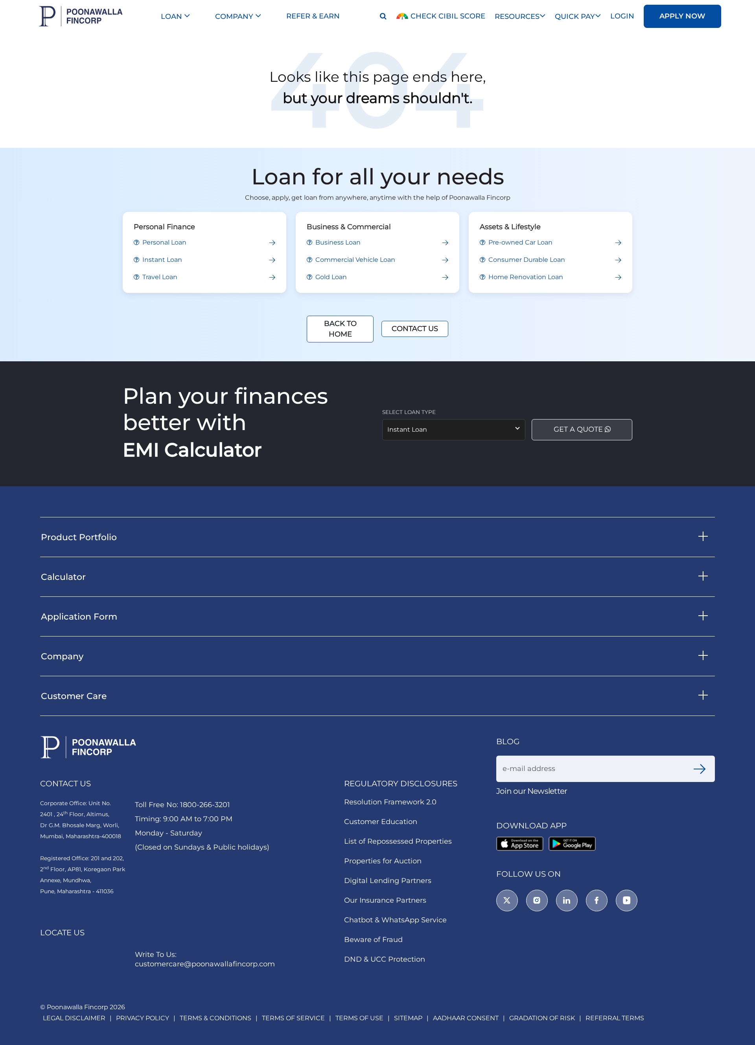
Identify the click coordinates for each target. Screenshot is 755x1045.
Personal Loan (163, 242)
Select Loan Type (409, 412)
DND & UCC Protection (384, 960)
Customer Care (74, 696)
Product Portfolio (79, 537)
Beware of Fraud (373, 940)
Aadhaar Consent (466, 1018)
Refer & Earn (313, 16)
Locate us (62, 932)
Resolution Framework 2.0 (390, 802)
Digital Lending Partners (387, 881)
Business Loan (337, 242)
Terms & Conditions (215, 1018)
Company (235, 16)
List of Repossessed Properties (398, 842)
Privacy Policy (142, 1018)
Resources (517, 16)
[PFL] (81, 16)
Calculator (63, 577)
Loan (172, 16)
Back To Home (340, 329)
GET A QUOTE (579, 429)
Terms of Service (293, 1018)
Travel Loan (159, 277)
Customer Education (380, 822)
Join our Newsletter (531, 791)
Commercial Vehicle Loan (354, 259)
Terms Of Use (359, 1018)
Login (622, 16)
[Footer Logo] (88, 747)
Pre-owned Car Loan (519, 242)
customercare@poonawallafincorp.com (205, 964)
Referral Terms (615, 1018)
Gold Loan (330, 277)
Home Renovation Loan (525, 277)
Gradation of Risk (542, 1018)
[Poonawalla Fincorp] (521, 844)
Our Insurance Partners (385, 901)
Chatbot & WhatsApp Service (395, 920)
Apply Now (682, 16)
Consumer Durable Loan (526, 259)
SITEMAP (408, 1018)
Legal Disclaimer (74, 1018)
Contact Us (415, 328)
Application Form (79, 616)
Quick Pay (575, 16)
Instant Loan (161, 259)
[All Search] (382, 16)
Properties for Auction (383, 861)
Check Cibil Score (447, 16)
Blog (507, 741)
